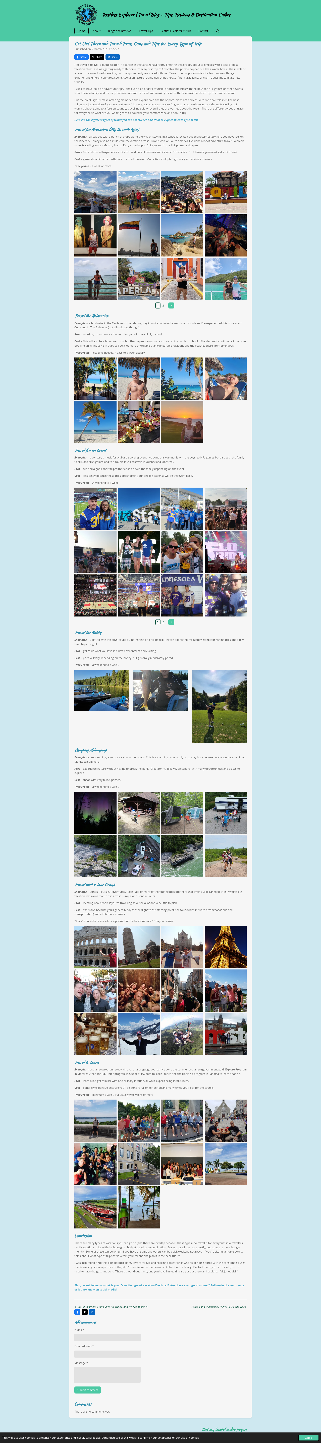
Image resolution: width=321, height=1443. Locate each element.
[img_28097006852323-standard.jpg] (95, 1164)
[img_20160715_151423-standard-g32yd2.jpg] (139, 1164)
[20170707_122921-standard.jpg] (139, 192)
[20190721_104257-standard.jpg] (95, 279)
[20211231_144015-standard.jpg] (95, 422)
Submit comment (87, 1390)
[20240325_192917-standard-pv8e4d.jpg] (95, 595)
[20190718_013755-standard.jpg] (225, 235)
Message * (81, 1363)
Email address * (84, 1346)
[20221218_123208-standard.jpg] (182, 508)
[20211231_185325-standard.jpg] (139, 422)
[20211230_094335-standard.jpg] (95, 378)
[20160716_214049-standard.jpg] (225, 552)
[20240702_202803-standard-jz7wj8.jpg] (182, 813)
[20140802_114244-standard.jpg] (182, 1120)
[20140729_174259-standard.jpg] (139, 1120)
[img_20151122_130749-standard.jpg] (225, 595)
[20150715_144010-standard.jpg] (95, 947)
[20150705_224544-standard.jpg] (225, 947)
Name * (79, 1329)
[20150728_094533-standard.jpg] (225, 1034)
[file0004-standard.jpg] (182, 1034)
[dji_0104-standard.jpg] (95, 856)
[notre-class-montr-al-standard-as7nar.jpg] (182, 1164)
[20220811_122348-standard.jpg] (139, 279)
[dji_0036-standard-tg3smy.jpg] (139, 813)
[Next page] (171, 305)
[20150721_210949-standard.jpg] (95, 1034)
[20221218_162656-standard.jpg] (95, 508)
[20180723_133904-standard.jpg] (225, 192)
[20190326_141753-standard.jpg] (182, 235)
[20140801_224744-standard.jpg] (139, 552)
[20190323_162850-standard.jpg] (139, 235)
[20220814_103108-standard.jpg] (225, 279)
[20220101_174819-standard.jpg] (182, 422)
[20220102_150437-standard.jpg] (182, 378)
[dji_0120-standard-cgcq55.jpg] (139, 856)
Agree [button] (308, 1437)
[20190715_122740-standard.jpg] (139, 1207)
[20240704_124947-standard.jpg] (225, 856)
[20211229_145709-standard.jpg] (225, 378)
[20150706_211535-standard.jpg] (95, 990)
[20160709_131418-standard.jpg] (225, 1120)
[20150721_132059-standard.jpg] (225, 990)
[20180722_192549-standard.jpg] (182, 192)
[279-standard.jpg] (139, 947)
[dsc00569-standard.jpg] (182, 595)
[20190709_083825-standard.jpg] (95, 1207)
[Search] (217, 31)
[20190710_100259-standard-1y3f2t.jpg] (225, 1164)
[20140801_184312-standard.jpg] (95, 552)
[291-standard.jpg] (182, 947)
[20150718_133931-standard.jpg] (182, 990)
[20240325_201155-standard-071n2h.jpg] (139, 595)
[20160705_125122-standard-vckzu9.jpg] (95, 1120)
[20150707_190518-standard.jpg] (139, 990)
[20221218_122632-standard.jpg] (139, 508)
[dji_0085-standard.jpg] (225, 813)
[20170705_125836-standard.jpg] (95, 192)
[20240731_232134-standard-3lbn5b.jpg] (95, 813)
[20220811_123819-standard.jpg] (182, 279)
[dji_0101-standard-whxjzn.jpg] (182, 856)
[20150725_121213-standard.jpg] (139, 1034)
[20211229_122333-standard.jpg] (139, 378)
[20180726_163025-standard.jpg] (95, 235)
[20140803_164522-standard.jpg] (182, 552)
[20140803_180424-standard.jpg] (225, 508)
